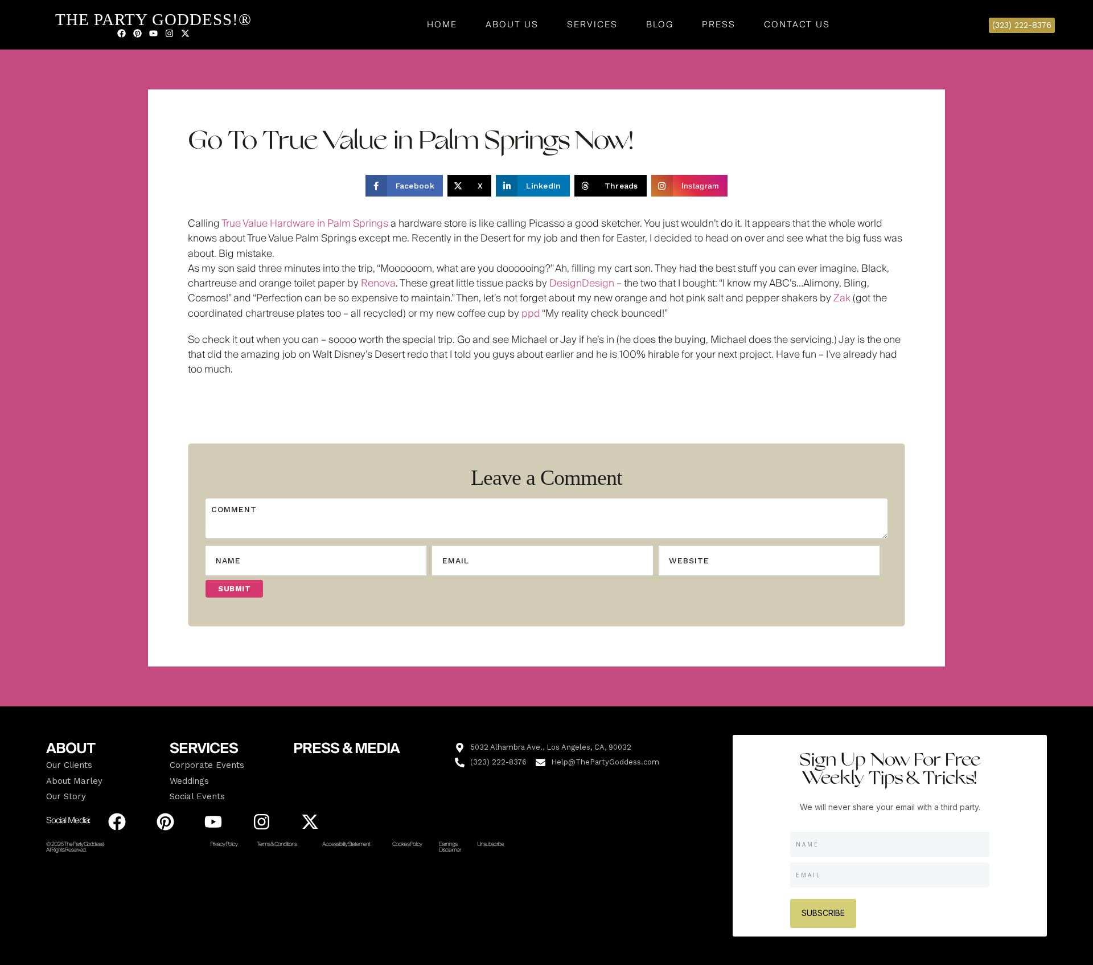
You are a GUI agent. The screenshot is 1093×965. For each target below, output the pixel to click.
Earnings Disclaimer (450, 847)
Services (592, 24)
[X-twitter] (185, 33)
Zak (841, 298)
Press (718, 24)
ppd (530, 313)
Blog (659, 24)
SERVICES (204, 749)
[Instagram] (169, 33)
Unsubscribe (490, 844)
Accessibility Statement (346, 844)
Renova (378, 283)
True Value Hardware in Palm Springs (304, 223)
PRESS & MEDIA (346, 749)
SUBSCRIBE (823, 913)
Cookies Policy (407, 844)
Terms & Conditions (277, 844)
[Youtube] (153, 33)
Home (442, 24)
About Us (512, 24)
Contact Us (797, 24)
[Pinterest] (137, 33)
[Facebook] (121, 33)
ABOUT (70, 749)
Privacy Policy (223, 844)
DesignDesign (581, 283)
